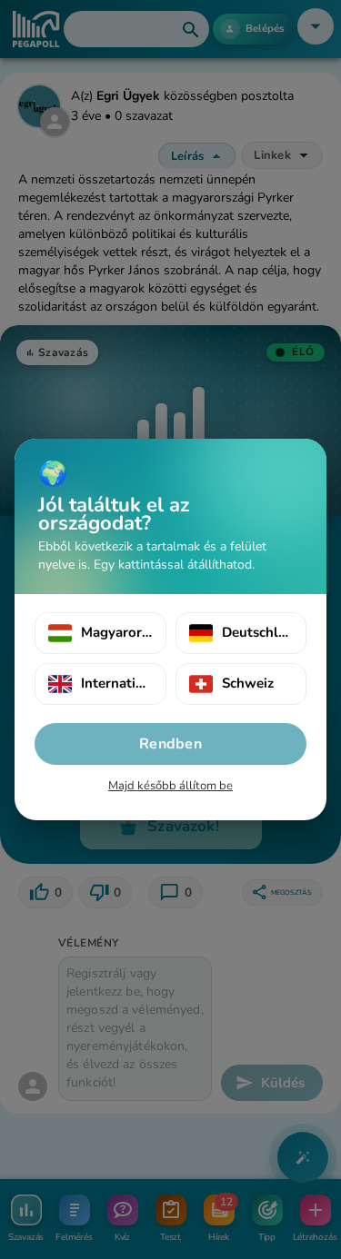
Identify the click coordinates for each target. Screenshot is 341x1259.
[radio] (100, 633)
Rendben (170, 744)
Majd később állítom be (170, 786)
